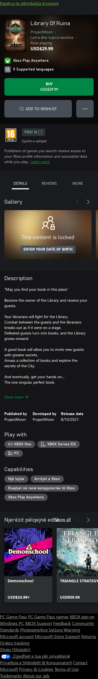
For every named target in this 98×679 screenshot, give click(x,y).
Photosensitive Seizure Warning (50, 630)
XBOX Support (38, 623)
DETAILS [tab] (20, 183)
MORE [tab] (77, 183)
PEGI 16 (30, 132)
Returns (88, 636)
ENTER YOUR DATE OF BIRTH (48, 249)
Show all (63, 519)
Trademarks (11, 675)
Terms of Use (66, 669)
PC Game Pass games (48, 616)
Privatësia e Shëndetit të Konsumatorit (36, 662)
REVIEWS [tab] (49, 183)
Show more (13, 396)
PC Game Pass (13, 616)
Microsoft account (17, 636)
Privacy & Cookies (36, 669)
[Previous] (77, 202)
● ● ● (85, 108)
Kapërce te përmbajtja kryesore (29, 3)
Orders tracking (14, 643)
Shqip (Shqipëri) (15, 649)
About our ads (36, 675)
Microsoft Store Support (57, 636)
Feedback (62, 623)
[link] (28, 565)
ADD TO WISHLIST (41, 108)
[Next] (88, 202)
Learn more (40, 161)
